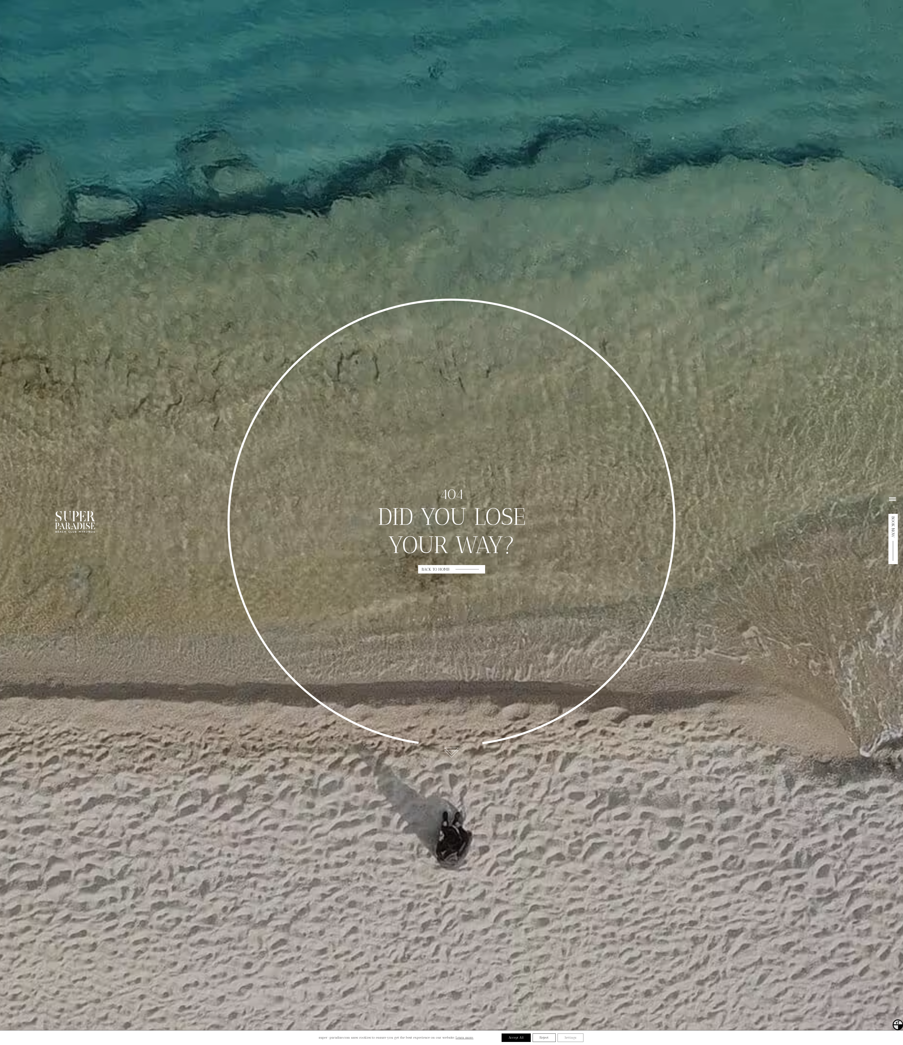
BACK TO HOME (436, 569)
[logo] (75, 531)
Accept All (516, 1038)
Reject (544, 1038)
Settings (570, 1038)
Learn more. (464, 1038)
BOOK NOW (893, 527)
